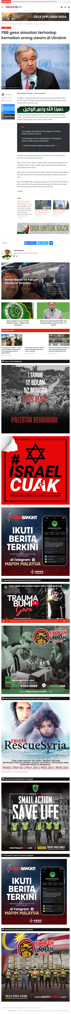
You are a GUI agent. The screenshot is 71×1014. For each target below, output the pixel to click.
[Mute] (64, 621)
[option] (35, 281)
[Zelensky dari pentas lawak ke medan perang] (43, 204)
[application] (35, 603)
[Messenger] (51, 243)
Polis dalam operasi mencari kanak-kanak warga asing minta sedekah (34, 349)
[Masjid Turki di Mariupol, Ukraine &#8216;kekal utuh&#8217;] (61, 204)
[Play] (4, 621)
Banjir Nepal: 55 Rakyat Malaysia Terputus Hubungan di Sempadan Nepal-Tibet (34, 1)
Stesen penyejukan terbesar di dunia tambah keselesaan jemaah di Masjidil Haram (59, 349)
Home (4, 23)
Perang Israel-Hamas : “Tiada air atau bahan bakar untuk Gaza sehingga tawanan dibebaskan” (11, 350)
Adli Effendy (8, 94)
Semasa (8, 27)
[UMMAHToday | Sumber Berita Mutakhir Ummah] (14, 7)
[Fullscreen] (67, 621)
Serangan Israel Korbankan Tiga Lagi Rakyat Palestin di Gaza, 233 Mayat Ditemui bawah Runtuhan (22, 281)
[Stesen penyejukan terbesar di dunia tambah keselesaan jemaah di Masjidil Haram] (59, 340)
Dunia (9, 23)
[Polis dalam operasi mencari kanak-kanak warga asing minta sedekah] (35, 340)
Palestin (8, 273)
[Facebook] (14, 256)
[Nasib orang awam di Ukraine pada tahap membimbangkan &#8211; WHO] (26, 209)
